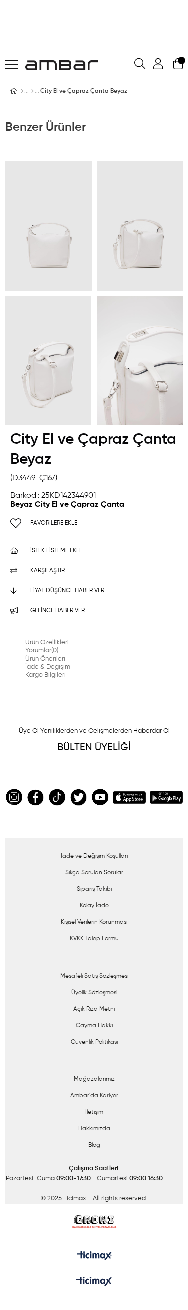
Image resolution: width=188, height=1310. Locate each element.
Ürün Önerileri (45, 659)
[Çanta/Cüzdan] (32, 91)
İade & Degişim (47, 667)
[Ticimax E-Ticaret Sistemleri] (94, 1282)
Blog (94, 1145)
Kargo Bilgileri (45, 675)
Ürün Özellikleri (47, 642)
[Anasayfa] (22, 91)
